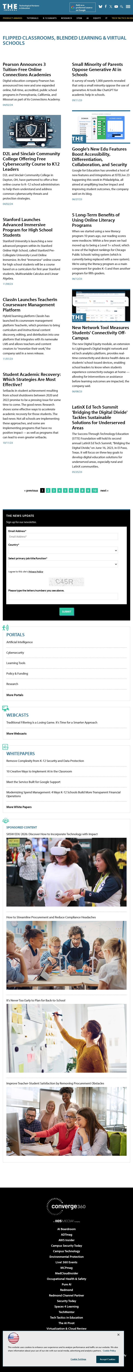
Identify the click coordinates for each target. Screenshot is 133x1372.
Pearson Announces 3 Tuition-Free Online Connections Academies (27, 69)
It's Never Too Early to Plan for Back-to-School (35, 1000)
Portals (15, 634)
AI (88, 18)
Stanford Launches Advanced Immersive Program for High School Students (27, 227)
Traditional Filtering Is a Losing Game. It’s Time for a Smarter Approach (51, 722)
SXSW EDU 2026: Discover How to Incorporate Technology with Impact (52, 834)
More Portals (14, 695)
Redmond (66, 1290)
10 (94, 490)
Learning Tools (15, 663)
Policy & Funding (17, 673)
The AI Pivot (66, 1323)
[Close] (118, 1334)
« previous (31, 490)
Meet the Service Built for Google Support (33, 782)
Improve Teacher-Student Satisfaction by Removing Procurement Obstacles (55, 1083)
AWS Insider (66, 1240)
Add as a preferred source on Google (84, 7)
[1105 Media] (66, 1221)
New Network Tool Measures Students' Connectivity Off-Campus (100, 332)
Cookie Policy (109, 1350)
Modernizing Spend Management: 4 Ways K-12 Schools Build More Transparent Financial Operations (63, 794)
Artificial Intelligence (19, 642)
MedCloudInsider (66, 1273)
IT (106, 18)
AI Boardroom (66, 1229)
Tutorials (32, 18)
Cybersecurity (15, 653)
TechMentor (66, 1312)
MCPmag (66, 1268)
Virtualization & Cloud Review (66, 1329)
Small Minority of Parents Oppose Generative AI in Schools (97, 69)
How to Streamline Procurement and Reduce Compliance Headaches (51, 917)
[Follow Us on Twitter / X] (110, 6)
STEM (79, 18)
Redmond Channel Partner (66, 1295)
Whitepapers (20, 753)
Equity (97, 18)
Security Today (66, 1301)
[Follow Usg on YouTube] (116, 6)
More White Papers (19, 807)
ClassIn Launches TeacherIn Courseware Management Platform (30, 304)
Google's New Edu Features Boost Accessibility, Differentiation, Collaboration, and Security (99, 156)
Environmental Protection (67, 1257)
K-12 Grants (50, 18)
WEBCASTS (17, 715)
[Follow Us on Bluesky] (100, 6)
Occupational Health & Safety (66, 1279)
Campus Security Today (66, 1246)
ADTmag (66, 1234)
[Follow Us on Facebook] (105, 6)
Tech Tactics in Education (66, 1317)
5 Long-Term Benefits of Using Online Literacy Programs (96, 220)
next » (104, 490)
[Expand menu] (128, 7)
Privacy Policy (36, 571)
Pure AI (66, 1284)
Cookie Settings (78, 1359)
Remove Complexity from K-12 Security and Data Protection (45, 761)
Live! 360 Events (66, 1262)
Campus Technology (66, 1251)
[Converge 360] (66, 1206)
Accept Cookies (107, 1359)
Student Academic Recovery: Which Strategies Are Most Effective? (32, 379)
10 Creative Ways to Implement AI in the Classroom (39, 771)
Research (66, 18)
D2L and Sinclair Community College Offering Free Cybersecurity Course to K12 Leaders (31, 161)
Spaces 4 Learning (66, 1306)
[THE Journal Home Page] (21, 7)
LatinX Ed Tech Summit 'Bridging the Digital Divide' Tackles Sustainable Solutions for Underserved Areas (99, 417)
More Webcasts (16, 733)
